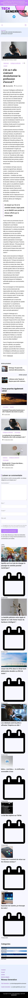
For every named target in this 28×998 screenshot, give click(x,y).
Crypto (2, 954)
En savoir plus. (21, 4)
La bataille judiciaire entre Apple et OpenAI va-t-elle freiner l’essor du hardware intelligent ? (13, 619)
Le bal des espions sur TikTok (11, 815)
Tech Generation (5, 983)
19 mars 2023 (4, 801)
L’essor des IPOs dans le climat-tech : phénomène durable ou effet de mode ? (14, 671)
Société (5, 66)
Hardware (5, 457)
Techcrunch (10, 355)
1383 (2, 956)
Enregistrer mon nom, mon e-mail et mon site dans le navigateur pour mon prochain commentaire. (15, 526)
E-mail (3, 510)
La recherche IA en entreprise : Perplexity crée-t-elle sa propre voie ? (14, 436)
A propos (3, 969)
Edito (2, 957)
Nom (3, 503)
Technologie (17, 432)
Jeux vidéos (5, 407)
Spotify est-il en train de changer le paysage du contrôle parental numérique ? (13, 565)
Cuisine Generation (5, 987)
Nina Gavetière (9, 86)
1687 (2, 952)
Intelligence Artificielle (15, 63)
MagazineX (14, 995)
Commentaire (5, 483)
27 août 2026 (4, 597)
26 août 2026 (4, 651)
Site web (3, 518)
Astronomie (4, 947)
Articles (3, 974)
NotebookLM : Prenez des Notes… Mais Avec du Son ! (12, 464)
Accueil (3, 972)
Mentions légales (5, 977)
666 (2, 959)
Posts (5, 949)
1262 (2, 949)
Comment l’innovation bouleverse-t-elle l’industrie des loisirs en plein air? (13, 411)
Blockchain (6, 63)
